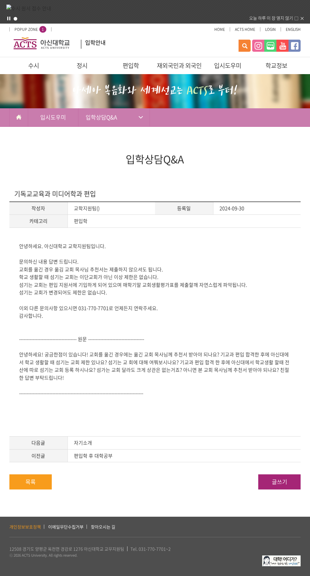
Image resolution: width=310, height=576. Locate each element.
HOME (219, 29)
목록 (30, 482)
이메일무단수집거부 (66, 527)
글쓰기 (279, 482)
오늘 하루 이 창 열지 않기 (271, 18)
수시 (33, 65)
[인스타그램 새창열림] (258, 46)
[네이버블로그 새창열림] (270, 46)
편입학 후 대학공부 (93, 455)
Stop (9, 18)
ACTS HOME (245, 29)
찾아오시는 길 (103, 527)
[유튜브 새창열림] (282, 46)
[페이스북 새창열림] (295, 46)
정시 (82, 65)
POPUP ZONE (29, 29)
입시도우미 (227, 65)
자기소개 (83, 442)
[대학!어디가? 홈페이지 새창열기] (281, 559)
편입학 (131, 65)
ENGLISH (293, 29)
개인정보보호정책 (25, 527)
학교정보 (276, 65)
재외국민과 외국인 (179, 65)
